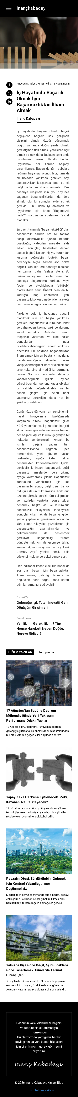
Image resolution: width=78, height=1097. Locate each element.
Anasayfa (22, 83)
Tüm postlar (46, 652)
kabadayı (32, 8)
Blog (33, 83)
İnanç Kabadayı (28, 118)
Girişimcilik (44, 83)
